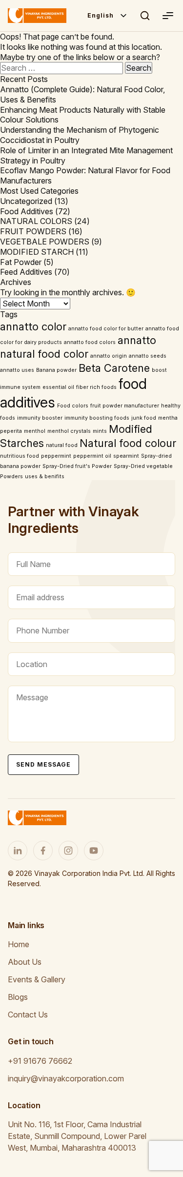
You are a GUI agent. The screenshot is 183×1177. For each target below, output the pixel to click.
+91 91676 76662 (40, 1061)
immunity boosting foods (96, 418)
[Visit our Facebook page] (43, 850)
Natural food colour (128, 443)
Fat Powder (20, 262)
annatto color (33, 326)
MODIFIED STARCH (37, 252)
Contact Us (28, 1014)
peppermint (56, 456)
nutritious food (19, 456)
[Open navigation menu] (167, 15)
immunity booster (39, 418)
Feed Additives (26, 272)
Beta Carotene (114, 368)
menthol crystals (69, 431)
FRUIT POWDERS (33, 231)
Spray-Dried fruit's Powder (77, 466)
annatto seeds (147, 356)
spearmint (126, 456)
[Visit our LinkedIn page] (17, 850)
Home (18, 944)
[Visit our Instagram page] (68, 850)
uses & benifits (44, 476)
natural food (62, 445)
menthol (34, 431)
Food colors (72, 406)
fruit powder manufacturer (124, 406)
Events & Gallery (36, 979)
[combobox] (107, 15)
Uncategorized (26, 201)
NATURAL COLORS (36, 221)
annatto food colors (90, 342)
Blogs (18, 997)
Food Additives (26, 211)
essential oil (58, 387)
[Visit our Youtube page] (93, 850)
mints (100, 431)
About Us (24, 962)
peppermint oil (92, 456)
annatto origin (108, 356)
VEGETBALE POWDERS (44, 241)
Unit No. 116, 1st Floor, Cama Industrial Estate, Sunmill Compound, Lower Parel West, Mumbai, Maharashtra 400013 (77, 1136)
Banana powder (56, 370)
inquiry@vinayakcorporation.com (66, 1078)
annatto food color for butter (105, 328)
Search (145, 15)
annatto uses (17, 370)
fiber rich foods (96, 387)
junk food (143, 418)
